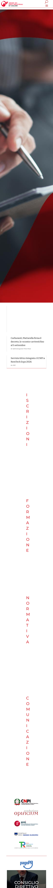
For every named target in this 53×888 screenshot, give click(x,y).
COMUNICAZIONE (28, 731)
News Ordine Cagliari (20, 323)
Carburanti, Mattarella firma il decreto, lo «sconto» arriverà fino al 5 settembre (27, 342)
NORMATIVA (28, 619)
